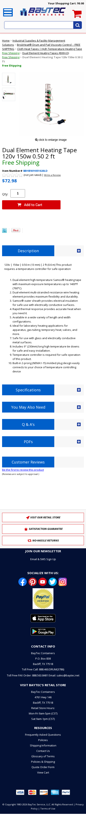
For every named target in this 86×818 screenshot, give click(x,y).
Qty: (5, 194)
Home (6, 40)
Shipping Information (43, 745)
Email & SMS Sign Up (43, 559)
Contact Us (43, 751)
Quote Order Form (43, 767)
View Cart (43, 772)
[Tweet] (4, 232)
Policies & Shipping (43, 762)
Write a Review (52, 175)
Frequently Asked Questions (43, 734)
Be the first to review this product (23, 470)
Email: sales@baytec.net (64, 675)
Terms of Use (47, 808)
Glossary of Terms (43, 756)
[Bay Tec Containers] (43, 17)
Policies (43, 740)
